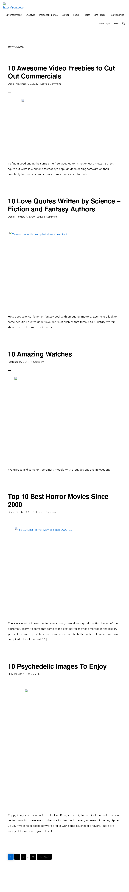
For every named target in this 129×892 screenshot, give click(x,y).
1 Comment (37, 361)
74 (34, 856)
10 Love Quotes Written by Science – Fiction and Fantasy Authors (64, 204)
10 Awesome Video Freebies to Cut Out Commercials (61, 71)
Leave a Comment (50, 83)
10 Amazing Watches (40, 353)
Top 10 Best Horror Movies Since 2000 (58, 500)
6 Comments (33, 674)
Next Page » (44, 856)
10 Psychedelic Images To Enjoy (57, 666)
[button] (123, 23)
